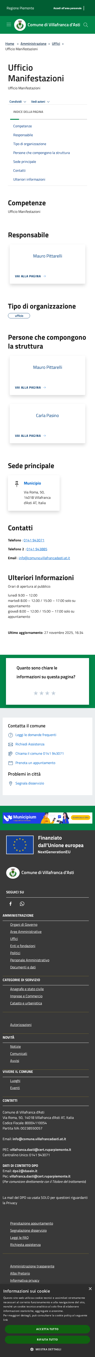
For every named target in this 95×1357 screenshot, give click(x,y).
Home (9, 43)
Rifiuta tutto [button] (47, 1339)
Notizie (15, 1046)
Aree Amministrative (26, 931)
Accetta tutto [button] (47, 1329)
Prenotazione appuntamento (31, 1223)
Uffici (56, 43)
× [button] (90, 1289)
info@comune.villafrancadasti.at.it (44, 558)
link (5, 1320)
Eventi (15, 1087)
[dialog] (47, 1320)
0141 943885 (37, 549)
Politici (15, 953)
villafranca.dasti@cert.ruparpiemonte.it (40, 1149)
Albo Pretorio (20, 1273)
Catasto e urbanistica (26, 1003)
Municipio (32, 483)
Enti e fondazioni (22, 945)
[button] (47, 1349)
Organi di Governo (23, 924)
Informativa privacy (24, 1280)
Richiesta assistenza (25, 1244)
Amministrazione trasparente (32, 1266)
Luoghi (15, 1080)
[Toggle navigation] (8, 24)
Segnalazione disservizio (28, 1230)
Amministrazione (33, 43)
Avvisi (14, 1060)
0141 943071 (34, 540)
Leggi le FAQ (19, 1237)
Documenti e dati (23, 967)
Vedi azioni (38, 101)
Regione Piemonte (20, 8)
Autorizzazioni (21, 1024)
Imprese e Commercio (26, 996)
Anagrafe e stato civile (27, 989)
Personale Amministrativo (29, 960)
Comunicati (18, 1053)
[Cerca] (85, 25)
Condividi (16, 101)
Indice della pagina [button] (28, 111)
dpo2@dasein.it (25, 1170)
